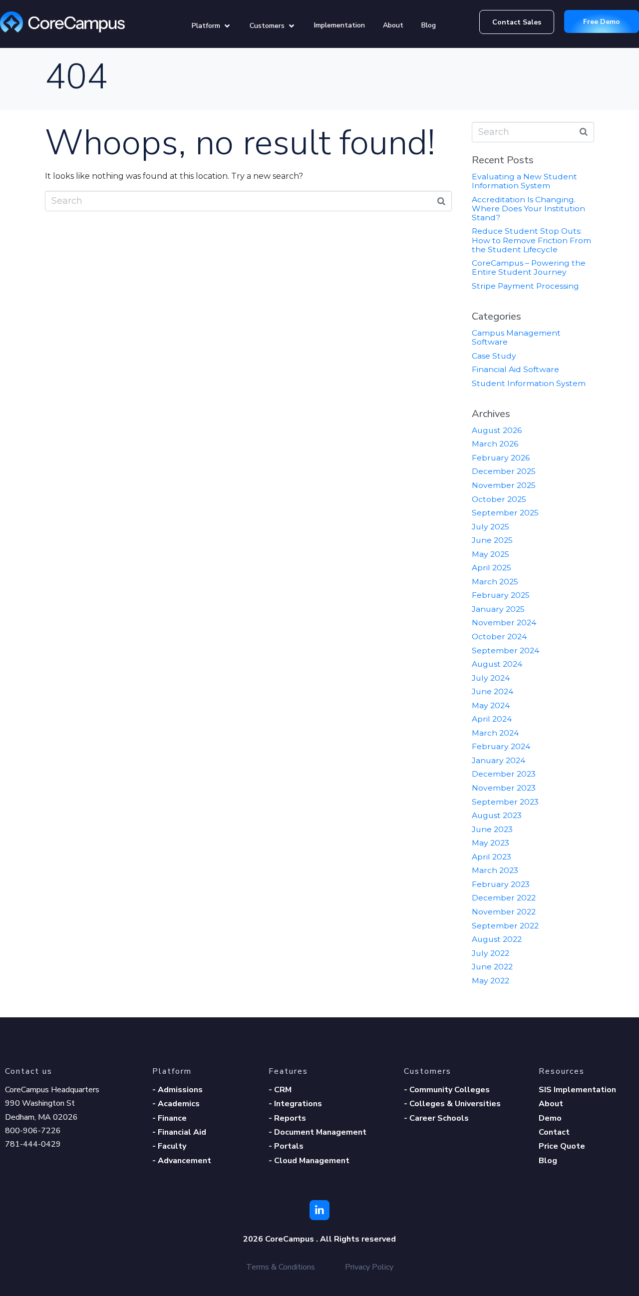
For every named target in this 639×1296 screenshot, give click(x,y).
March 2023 (495, 870)
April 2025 (491, 567)
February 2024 (501, 746)
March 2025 (495, 581)
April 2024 (492, 719)
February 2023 (501, 884)
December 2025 (504, 471)
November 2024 (504, 622)
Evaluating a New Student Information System (524, 181)
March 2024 (495, 733)
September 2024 (505, 650)
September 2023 (505, 802)
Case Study (494, 356)
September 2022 (505, 925)
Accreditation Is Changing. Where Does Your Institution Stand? (528, 208)
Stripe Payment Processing (525, 286)
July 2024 (491, 678)
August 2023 (497, 815)
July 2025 (490, 526)
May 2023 (490, 843)
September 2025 (505, 512)
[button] (212, 26)
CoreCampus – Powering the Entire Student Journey (529, 267)
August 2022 (497, 939)
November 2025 (504, 485)
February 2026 (501, 457)
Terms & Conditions (280, 1267)
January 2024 (498, 760)
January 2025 (498, 609)
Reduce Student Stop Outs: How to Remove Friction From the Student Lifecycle (531, 240)
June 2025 (492, 540)
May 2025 (490, 554)
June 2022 (492, 966)
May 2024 (491, 705)
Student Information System (529, 383)
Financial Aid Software (515, 369)
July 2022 (490, 953)
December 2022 (504, 897)
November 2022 (504, 911)
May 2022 (490, 980)
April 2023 (491, 857)
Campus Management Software (516, 337)
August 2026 (497, 430)
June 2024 (492, 691)
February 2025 (501, 595)
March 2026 (495, 443)
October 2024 (499, 636)
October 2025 (499, 499)
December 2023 (504, 774)
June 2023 (492, 829)
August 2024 (497, 664)
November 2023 (504, 788)
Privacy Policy (369, 1267)
